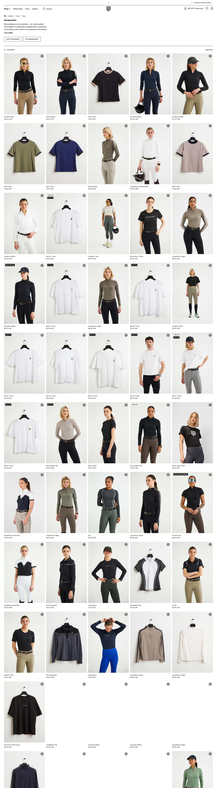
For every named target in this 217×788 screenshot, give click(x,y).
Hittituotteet (18, 9)
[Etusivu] (5, 16)
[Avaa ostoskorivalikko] (212, 8)
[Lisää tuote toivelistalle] (42, 56)
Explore (35, 9)
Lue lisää (8, 32)
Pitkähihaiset (32, 39)
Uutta (27, 9)
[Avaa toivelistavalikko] (207, 8)
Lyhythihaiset (13, 39)
